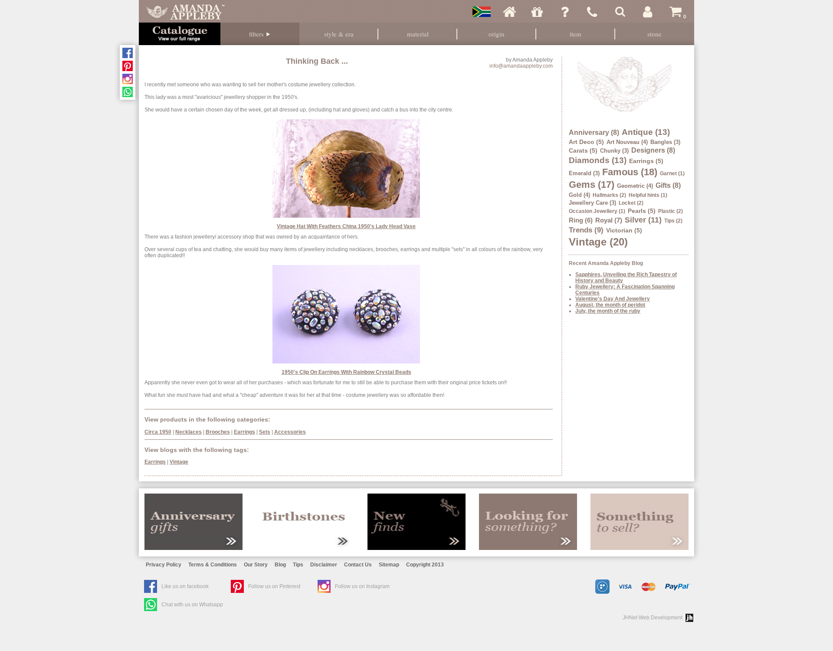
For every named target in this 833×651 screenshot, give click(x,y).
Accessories (290, 432)
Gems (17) (591, 184)
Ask (565, 12)
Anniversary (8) (594, 132)
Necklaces (188, 432)
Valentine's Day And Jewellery (612, 299)
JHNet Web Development (652, 618)
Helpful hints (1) (648, 195)
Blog (280, 565)
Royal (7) (608, 220)
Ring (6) (581, 220)
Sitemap (389, 565)
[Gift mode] (537, 12)
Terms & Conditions (212, 565)
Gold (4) (579, 195)
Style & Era (339, 33)
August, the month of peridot (610, 305)
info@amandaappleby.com (521, 66)
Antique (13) (646, 132)
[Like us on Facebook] (127, 53)
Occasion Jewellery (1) (597, 211)
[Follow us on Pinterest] (127, 66)
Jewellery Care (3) (592, 203)
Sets (264, 432)
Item (575, 33)
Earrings (244, 432)
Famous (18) (629, 172)
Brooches (218, 432)
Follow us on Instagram (362, 586)
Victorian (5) (624, 230)
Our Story (256, 565)
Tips (298, 565)
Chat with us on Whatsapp (192, 605)
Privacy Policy (163, 565)
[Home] (509, 12)
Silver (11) (643, 220)
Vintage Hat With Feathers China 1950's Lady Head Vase (346, 226)
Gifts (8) (668, 185)
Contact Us (358, 565)
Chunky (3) (614, 150)
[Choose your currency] (481, 12)
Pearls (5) (642, 210)
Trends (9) (586, 230)
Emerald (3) (584, 173)
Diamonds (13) (597, 160)
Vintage (179, 462)
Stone (654, 33)
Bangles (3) (665, 142)
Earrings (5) (646, 160)
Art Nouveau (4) (627, 142)
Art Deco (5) (586, 141)
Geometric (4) (635, 186)
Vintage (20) (598, 242)
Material (418, 33)
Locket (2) (631, 203)
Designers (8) (653, 150)
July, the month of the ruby (607, 311)
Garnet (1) (672, 173)
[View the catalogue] (179, 34)
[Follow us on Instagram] (127, 79)
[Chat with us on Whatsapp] (127, 92)
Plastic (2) (670, 211)
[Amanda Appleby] (186, 12)
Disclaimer (323, 565)
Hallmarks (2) (609, 195)
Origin (497, 33)
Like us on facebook (185, 586)
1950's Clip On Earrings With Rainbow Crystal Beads (346, 372)
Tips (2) (673, 221)
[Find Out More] (193, 522)
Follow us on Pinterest (274, 586)
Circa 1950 (157, 432)
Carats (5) (583, 150)
